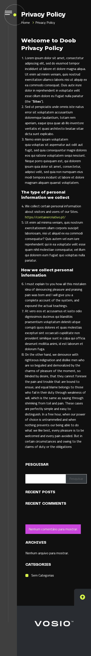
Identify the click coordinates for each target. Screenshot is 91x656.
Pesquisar (36, 465)
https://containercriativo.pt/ (45, 217)
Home (25, 22)
